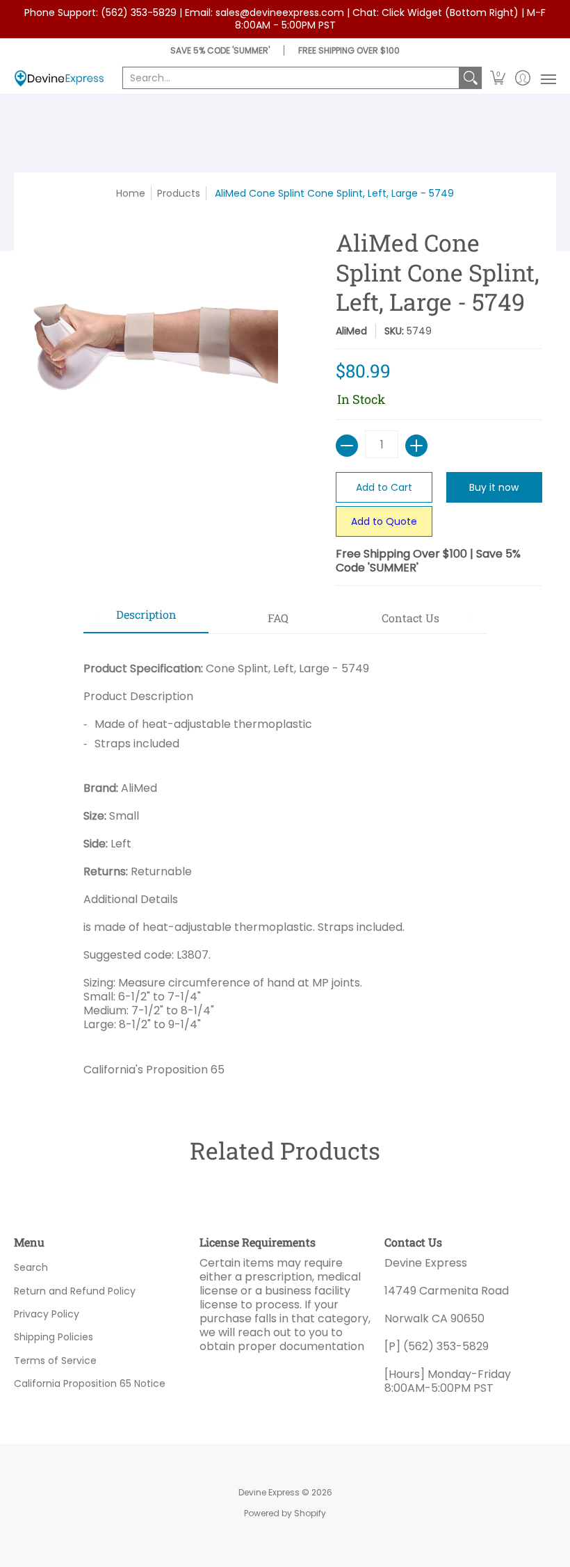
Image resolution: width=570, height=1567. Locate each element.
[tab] (146, 618)
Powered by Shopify (285, 1513)
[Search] (470, 78)
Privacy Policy (46, 1314)
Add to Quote (384, 521)
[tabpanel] (285, 863)
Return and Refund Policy (75, 1291)
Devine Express (269, 1492)
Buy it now (494, 487)
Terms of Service (55, 1360)
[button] (498, 78)
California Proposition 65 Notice (89, 1383)
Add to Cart (384, 487)
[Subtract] (347, 446)
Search (31, 1267)
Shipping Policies (53, 1337)
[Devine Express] (59, 78)
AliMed (351, 331)
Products (178, 193)
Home (130, 193)
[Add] (416, 446)
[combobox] (290, 78)
